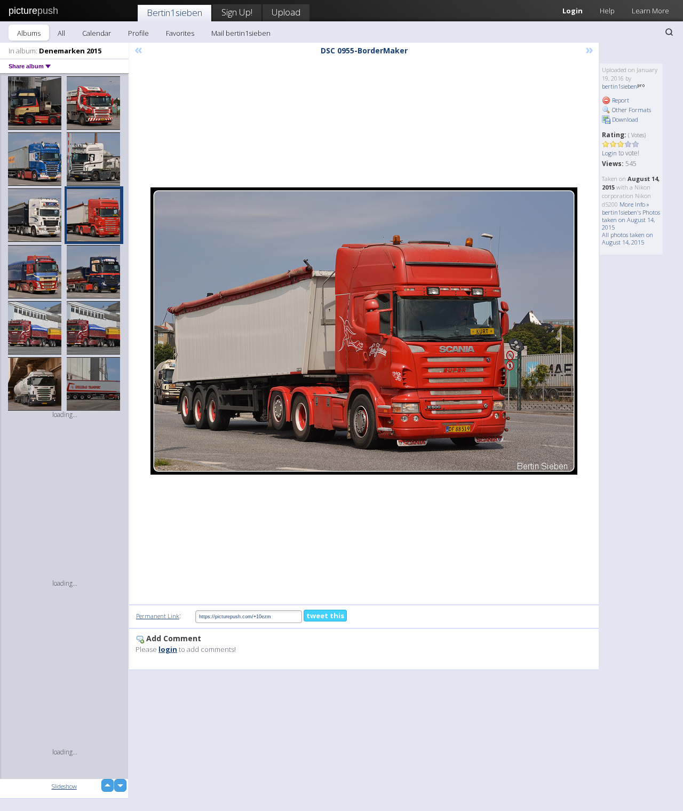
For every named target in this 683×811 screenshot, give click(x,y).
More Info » (634, 204)
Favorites (180, 33)
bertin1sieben (619, 86)
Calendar (96, 33)
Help (607, 10)
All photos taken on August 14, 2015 (627, 238)
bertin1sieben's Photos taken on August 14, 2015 (631, 219)
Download (624, 119)
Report (619, 100)
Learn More (650, 10)
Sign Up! (236, 12)
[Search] (669, 32)
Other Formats (630, 110)
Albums (29, 33)
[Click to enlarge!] (363, 331)
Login (572, 10)
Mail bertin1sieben (241, 33)
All (61, 33)
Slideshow (64, 786)
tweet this (325, 615)
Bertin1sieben (174, 12)
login (167, 649)
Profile (138, 33)
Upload (286, 12)
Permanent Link (157, 616)
